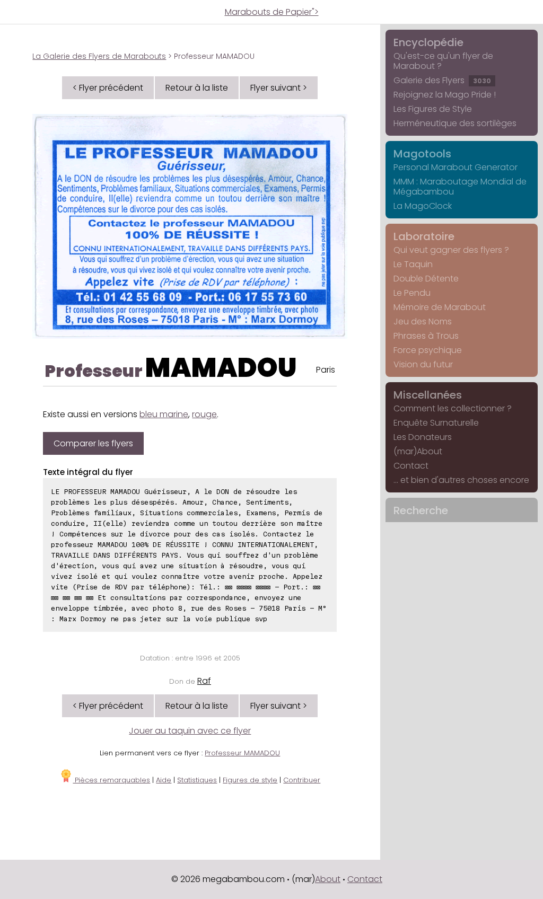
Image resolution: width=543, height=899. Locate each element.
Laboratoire (423, 236)
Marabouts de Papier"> (272, 12)
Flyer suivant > (278, 88)
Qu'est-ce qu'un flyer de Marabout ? (443, 61)
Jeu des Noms (422, 321)
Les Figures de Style (432, 109)
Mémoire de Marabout (439, 307)
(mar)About (417, 451)
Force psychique (427, 350)
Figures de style (250, 780)
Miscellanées (427, 394)
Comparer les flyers (93, 443)
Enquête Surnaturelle (436, 423)
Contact (410, 466)
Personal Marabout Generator (455, 167)
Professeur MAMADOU (242, 753)
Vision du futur (423, 364)
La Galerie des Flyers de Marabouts (99, 56)
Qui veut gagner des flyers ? (451, 250)
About (327, 879)
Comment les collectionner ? (452, 408)
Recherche (420, 510)
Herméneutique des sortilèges (454, 123)
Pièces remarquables (111, 780)
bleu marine (163, 414)
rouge (204, 414)
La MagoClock (422, 206)
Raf (204, 681)
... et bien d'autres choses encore (461, 480)
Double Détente (426, 278)
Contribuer (301, 780)
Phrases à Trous (426, 336)
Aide (163, 780)
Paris (325, 370)
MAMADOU (221, 367)
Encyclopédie (428, 42)
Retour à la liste (196, 88)
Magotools (422, 153)
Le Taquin (413, 264)
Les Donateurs (422, 437)
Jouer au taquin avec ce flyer (190, 731)
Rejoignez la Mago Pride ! (444, 95)
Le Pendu (412, 293)
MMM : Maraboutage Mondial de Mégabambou (460, 186)
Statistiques (197, 780)
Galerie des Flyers (442, 80)
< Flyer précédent (108, 88)
